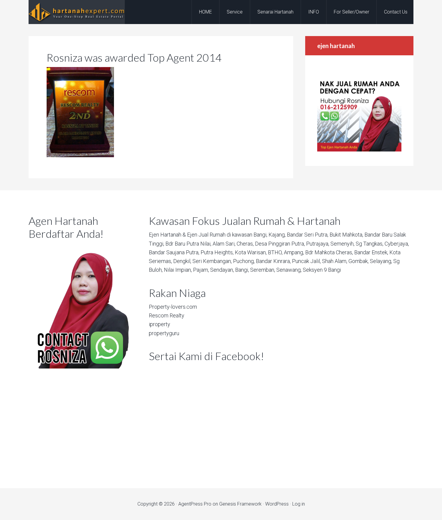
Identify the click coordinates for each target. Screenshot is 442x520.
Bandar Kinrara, (273, 261)
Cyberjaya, (397, 243)
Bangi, (260, 234)
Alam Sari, (224, 243)
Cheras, (245, 243)
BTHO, (275, 252)
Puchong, (244, 261)
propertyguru (164, 333)
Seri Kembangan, (212, 261)
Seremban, (262, 270)
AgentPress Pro (194, 504)
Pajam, (201, 270)
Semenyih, (342, 243)
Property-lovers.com (173, 307)
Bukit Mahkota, (346, 234)
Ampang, (294, 252)
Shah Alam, (334, 261)
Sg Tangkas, (369, 243)
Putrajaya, (317, 243)
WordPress (277, 504)
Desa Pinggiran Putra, (280, 243)
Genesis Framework (240, 504)
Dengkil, (182, 261)
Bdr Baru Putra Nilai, (188, 243)
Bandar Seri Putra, (307, 234)
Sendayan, (222, 270)
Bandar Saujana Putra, (174, 252)
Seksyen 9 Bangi (322, 270)
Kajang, (277, 234)
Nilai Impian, (178, 270)
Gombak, (358, 261)
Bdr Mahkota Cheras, (329, 252)
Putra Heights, (217, 252)
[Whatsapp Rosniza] (359, 150)
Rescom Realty (166, 315)
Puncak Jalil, (306, 261)
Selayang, (381, 261)
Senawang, (289, 270)
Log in (298, 504)
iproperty (159, 324)
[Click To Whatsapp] (80, 306)
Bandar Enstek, (371, 252)
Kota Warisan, (251, 252)
